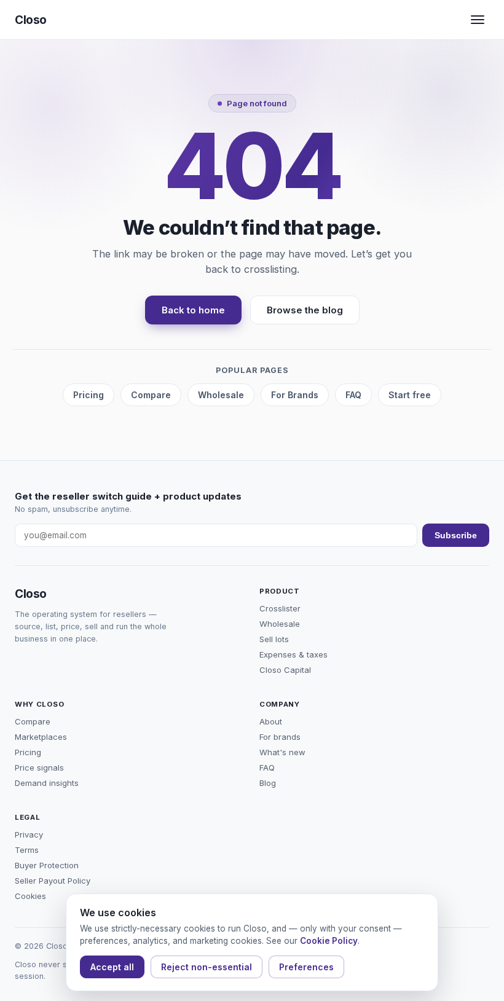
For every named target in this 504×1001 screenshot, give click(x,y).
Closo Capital (285, 670)
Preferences (306, 967)
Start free (409, 395)
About (270, 721)
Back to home (193, 310)
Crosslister (280, 608)
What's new (282, 752)
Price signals (39, 767)
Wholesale (221, 395)
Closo (31, 20)
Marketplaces (41, 737)
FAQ (353, 395)
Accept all (112, 967)
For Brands (294, 395)
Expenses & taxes (293, 654)
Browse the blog (305, 310)
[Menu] (477, 19)
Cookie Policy (329, 941)
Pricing (88, 395)
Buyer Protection (47, 865)
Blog (267, 783)
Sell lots (274, 639)
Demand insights (47, 783)
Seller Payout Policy (52, 880)
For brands (280, 737)
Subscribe (456, 535)
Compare (151, 395)
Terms (27, 850)
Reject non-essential (206, 967)
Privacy (29, 834)
